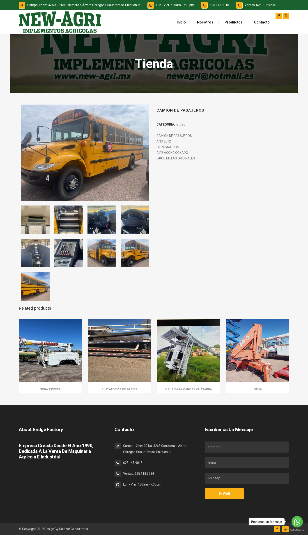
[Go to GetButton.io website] (297, 530)
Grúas (180, 124)
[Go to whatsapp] (297, 521)
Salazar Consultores (73, 529)
